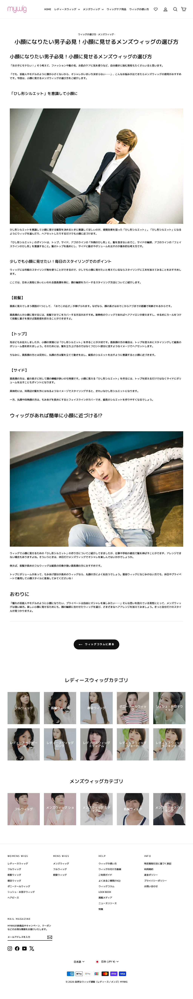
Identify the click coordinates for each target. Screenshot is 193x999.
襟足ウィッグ (14, 880)
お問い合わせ (151, 886)
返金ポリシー (151, 874)
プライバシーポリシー (155, 880)
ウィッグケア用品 (116, 9)
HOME (47, 9)
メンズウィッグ (92, 9)
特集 (101, 909)
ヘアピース (13, 897)
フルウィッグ (14, 869)
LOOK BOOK (105, 892)
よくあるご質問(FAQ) (110, 880)
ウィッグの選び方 (87, 34)
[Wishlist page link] (156, 9)
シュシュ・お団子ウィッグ (21, 892)
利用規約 (148, 869)
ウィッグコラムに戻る (99, 644)
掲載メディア (105, 897)
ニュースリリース (108, 903)
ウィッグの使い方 (139, 9)
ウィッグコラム (106, 886)
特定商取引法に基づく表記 (157, 863)
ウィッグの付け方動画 (110, 869)
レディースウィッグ (65, 9)
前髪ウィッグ (14, 874)
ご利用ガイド (105, 874)
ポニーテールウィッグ (19, 886)
